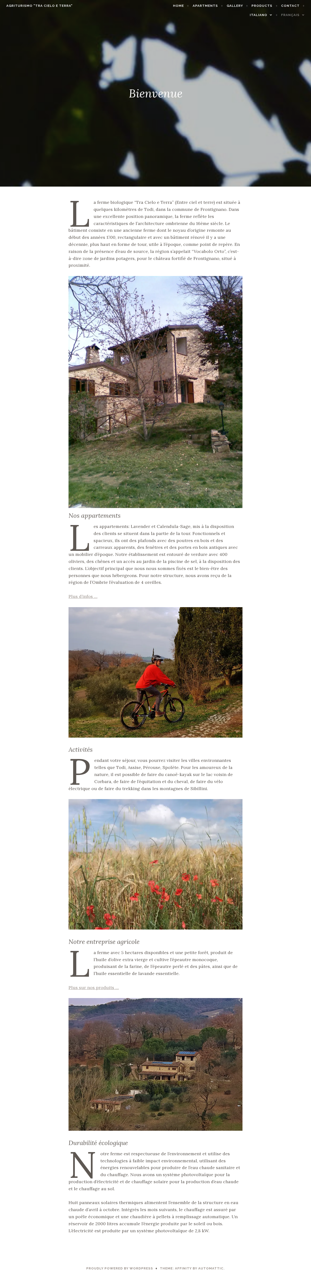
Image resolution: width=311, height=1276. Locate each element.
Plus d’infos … (83, 596)
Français (290, 15)
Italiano (258, 15)
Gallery (235, 6)
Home (178, 6)
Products (261, 6)
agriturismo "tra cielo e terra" (39, 6)
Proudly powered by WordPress (119, 1268)
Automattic (211, 1268)
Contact (290, 6)
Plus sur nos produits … (94, 987)
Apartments (205, 6)
